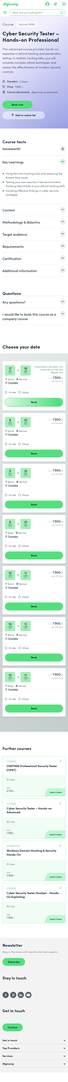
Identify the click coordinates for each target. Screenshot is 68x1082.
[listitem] (34, 162)
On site (12, 392)
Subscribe (14, 961)
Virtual (25, 392)
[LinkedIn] (21, 995)
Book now (17, 104)
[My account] (47, 4)
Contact (12, 1027)
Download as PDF (11, 148)
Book (34, 402)
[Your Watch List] (55, 4)
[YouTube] (28, 995)
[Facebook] (5, 995)
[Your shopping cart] (64, 4)
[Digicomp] (10, 4)
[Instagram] (13, 995)
